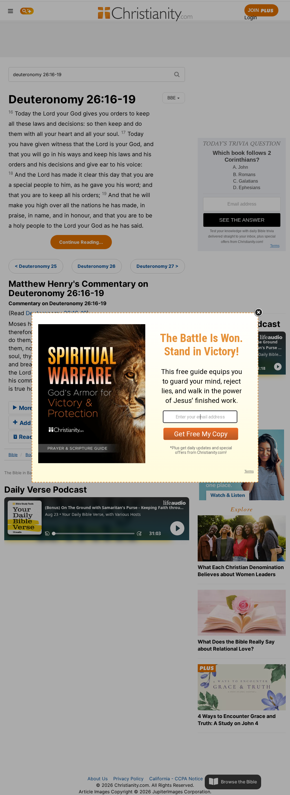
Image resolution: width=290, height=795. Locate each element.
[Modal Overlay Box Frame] (145, 397)
